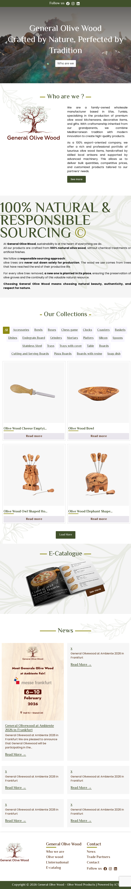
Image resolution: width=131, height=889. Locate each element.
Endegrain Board (33, 338)
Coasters (103, 330)
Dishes (12, 338)
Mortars (72, 338)
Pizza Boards (63, 354)
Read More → (15, 754)
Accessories (21, 330)
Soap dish (113, 354)
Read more (34, 436)
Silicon (103, 338)
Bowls (38, 330)
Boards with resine (89, 354)
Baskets (120, 330)
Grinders (56, 338)
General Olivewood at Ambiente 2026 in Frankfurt (29, 728)
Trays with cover (71, 346)
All (6, 330)
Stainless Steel (32, 346)
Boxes (52, 330)
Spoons (118, 338)
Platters (88, 338)
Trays (50, 346)
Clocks (87, 330)
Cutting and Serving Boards (30, 354)
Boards (104, 346)
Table (90, 346)
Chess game (69, 330)
